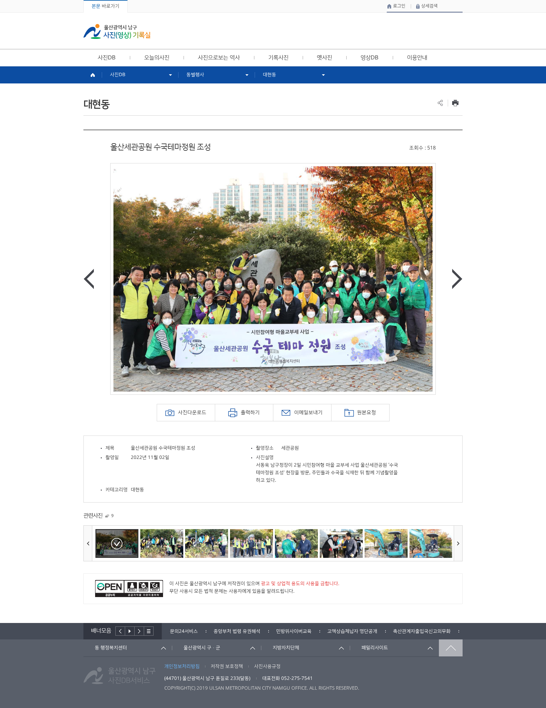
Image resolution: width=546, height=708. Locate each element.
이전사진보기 (89, 279)
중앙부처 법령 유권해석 (237, 631)
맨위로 (451, 647)
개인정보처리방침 (182, 666)
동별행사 (195, 74)
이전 (120, 631)
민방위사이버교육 (294, 631)
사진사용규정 (267, 666)
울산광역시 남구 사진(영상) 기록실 (116, 31)
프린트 (455, 102)
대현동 (269, 74)
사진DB (117, 74)
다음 (139, 631)
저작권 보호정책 (227, 666)
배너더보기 (149, 631)
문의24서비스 (184, 631)
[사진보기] (116, 543)
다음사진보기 (457, 279)
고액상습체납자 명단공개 (352, 631)
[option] (273, 279)
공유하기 (440, 102)
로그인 (399, 6)
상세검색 (429, 6)
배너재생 (130, 631)
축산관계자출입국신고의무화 (422, 631)
